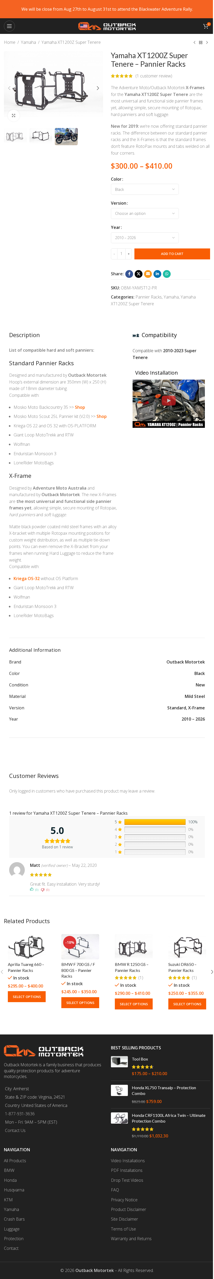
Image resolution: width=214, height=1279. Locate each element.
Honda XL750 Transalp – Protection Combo (164, 1090)
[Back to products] (201, 43)
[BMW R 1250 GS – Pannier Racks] (134, 946)
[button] (9, 88)
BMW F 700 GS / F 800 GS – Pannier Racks (78, 970)
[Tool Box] (119, 1066)
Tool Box (140, 1058)
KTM (8, 1200)
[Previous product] (194, 43)
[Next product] (207, 43)
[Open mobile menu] (9, 26)
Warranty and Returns (131, 1238)
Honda (10, 1180)
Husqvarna (14, 1190)
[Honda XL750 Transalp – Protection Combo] (119, 1094)
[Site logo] (107, 25)
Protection (13, 1238)
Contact (11, 1248)
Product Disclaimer (128, 1209)
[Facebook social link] (129, 274)
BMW (9, 1170)
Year (115, 227)
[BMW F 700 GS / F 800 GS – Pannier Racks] (80, 946)
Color (116, 179)
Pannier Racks (148, 297)
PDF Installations (126, 1170)
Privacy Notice (124, 1200)
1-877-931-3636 (20, 1114)
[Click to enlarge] (14, 115)
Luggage (12, 1229)
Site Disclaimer (124, 1219)
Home (9, 42)
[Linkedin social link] (157, 274)
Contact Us (15, 1130)
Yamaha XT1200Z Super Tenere (71, 42)
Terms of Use (123, 1229)
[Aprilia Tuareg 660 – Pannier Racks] (27, 946)
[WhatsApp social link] (167, 274)
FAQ (115, 1190)
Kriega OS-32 (27, 578)
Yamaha (28, 42)
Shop (80, 407)
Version (118, 203)
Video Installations (128, 1161)
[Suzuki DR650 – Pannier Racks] (187, 946)
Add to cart (172, 253)
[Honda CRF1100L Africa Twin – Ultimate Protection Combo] (119, 1125)
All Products (15, 1161)
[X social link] (138, 274)
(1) (140, 978)
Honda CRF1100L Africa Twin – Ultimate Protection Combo (168, 1118)
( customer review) (153, 76)
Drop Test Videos (127, 1180)
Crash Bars (14, 1219)
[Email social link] (148, 274)
